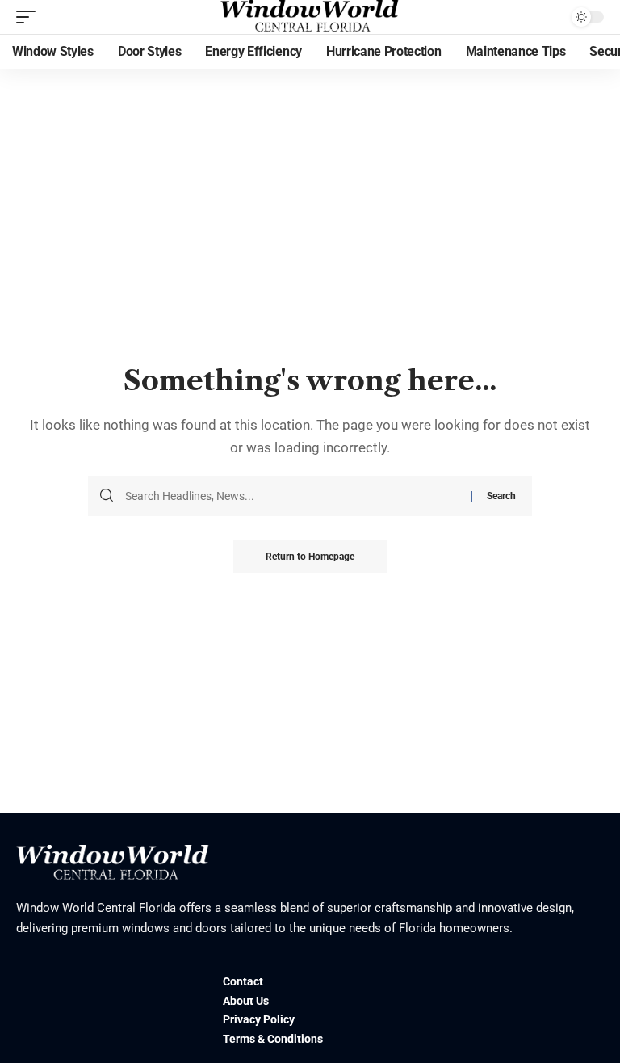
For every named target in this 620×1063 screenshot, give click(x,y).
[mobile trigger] (30, 17)
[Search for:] (292, 496)
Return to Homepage (310, 556)
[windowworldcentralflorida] (309, 17)
